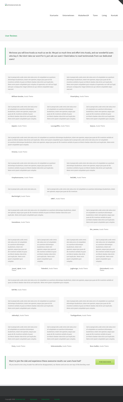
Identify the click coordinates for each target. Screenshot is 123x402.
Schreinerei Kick (20, 399)
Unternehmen (68, 15)
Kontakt (114, 15)
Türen (95, 15)
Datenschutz (45, 399)
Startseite (54, 15)
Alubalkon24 (83, 15)
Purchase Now (105, 362)
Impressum (33, 399)
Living (104, 15)
